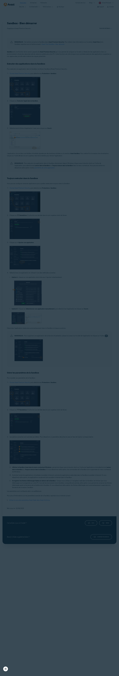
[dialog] (59, 338)
